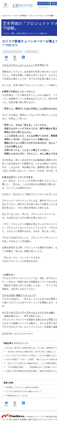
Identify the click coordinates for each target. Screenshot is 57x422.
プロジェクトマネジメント (12, 51)
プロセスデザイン (32, 51)
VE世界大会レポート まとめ (16, 396)
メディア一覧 (6, 419)
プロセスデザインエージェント (17, 65)
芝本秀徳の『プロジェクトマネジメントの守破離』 (37, 15)
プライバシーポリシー (47, 419)
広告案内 (23, 419)
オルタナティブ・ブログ (9, 15)
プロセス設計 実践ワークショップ (19, 295)
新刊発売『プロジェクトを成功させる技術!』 (23, 387)
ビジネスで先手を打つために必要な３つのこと (23, 391)
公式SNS (15, 419)
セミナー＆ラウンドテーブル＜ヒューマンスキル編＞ (28, 312)
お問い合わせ (33, 419)
